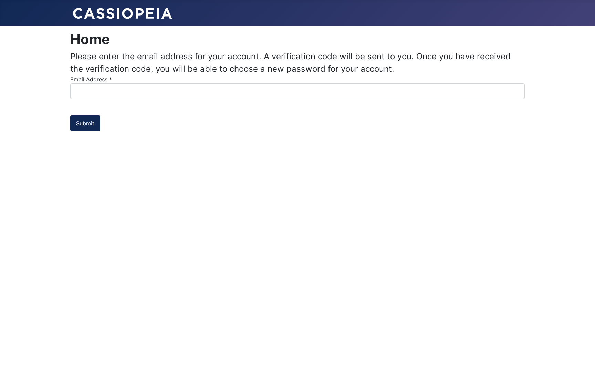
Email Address (91, 79)
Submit (85, 123)
